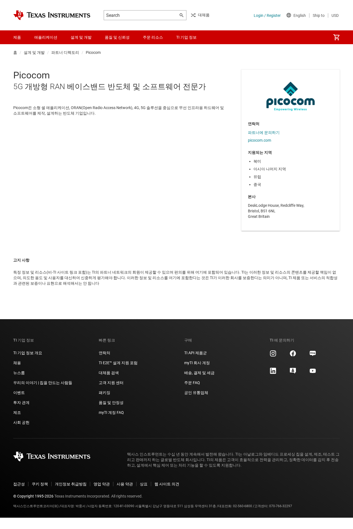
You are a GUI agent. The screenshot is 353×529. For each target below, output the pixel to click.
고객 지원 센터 (111, 382)
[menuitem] (336, 37)
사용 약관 (125, 484)
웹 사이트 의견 (166, 484)
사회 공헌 (21, 422)
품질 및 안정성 (111, 402)
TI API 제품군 (195, 353)
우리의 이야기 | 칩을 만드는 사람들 (42, 382)
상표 (144, 484)
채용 (17, 363)
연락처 (104, 353)
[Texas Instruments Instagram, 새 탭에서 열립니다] (273, 355)
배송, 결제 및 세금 (199, 373)
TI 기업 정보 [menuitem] (186, 37)
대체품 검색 (109, 373)
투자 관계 (21, 402)
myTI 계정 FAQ (111, 412)
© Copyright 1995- (33, 496)
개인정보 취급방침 (71, 484)
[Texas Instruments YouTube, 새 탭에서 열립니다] (312, 373)
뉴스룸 (19, 373)
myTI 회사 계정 (197, 363)
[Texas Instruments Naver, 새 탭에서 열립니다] (312, 355)
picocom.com (259, 140)
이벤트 (19, 392)
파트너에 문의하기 (264, 132)
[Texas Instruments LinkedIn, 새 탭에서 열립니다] (273, 373)
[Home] (51, 15)
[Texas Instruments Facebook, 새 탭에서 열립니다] (293, 355)
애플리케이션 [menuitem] (45, 37)
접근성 (19, 484)
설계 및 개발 (34, 52)
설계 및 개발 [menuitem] (81, 37)
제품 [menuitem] (17, 37)
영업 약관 (101, 484)
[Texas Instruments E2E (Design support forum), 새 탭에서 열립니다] (293, 373)
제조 (17, 412)
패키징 (104, 392)
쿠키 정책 (40, 484)
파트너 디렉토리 (65, 52)
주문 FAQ (192, 382)
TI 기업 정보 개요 (27, 353)
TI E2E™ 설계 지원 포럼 (118, 363)
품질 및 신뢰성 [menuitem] (117, 37)
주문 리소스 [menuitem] (153, 37)
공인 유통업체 (196, 392)
